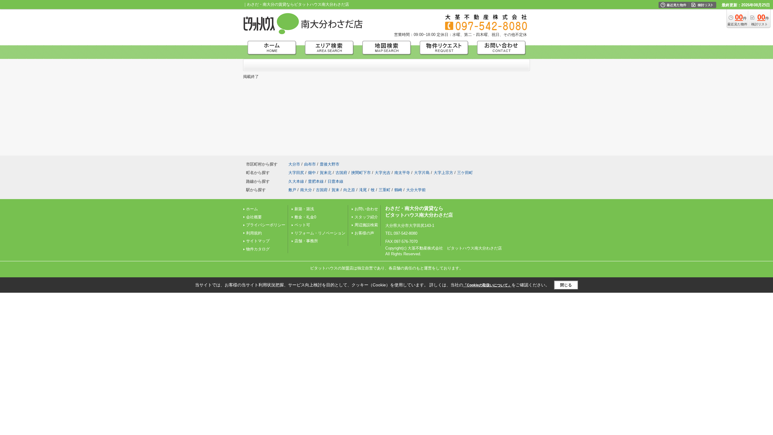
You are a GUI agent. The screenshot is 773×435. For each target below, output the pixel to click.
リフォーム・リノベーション (319, 233)
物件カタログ (258, 249)
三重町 (384, 190)
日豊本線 (335, 181)
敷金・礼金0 (305, 217)
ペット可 (302, 225)
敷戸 (292, 190)
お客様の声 (364, 233)
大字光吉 (382, 172)
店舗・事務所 (306, 241)
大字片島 (422, 172)
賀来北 (326, 172)
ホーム (252, 209)
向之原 (349, 190)
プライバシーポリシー (265, 225)
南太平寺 (402, 172)
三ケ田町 (465, 172)
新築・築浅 (304, 209)
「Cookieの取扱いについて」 (487, 285)
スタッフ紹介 (366, 217)
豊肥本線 (316, 181)
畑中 (312, 172)
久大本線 (296, 181)
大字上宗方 (443, 172)
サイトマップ (258, 241)
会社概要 (254, 217)
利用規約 (254, 233)
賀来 (335, 190)
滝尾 (363, 190)
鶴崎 (398, 190)
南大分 (306, 190)
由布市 (310, 164)
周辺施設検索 (366, 225)
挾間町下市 (361, 172)
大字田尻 (296, 172)
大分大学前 (416, 190)
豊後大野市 (329, 164)
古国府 (341, 172)
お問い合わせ (366, 209)
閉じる (566, 285)
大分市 (294, 164)
